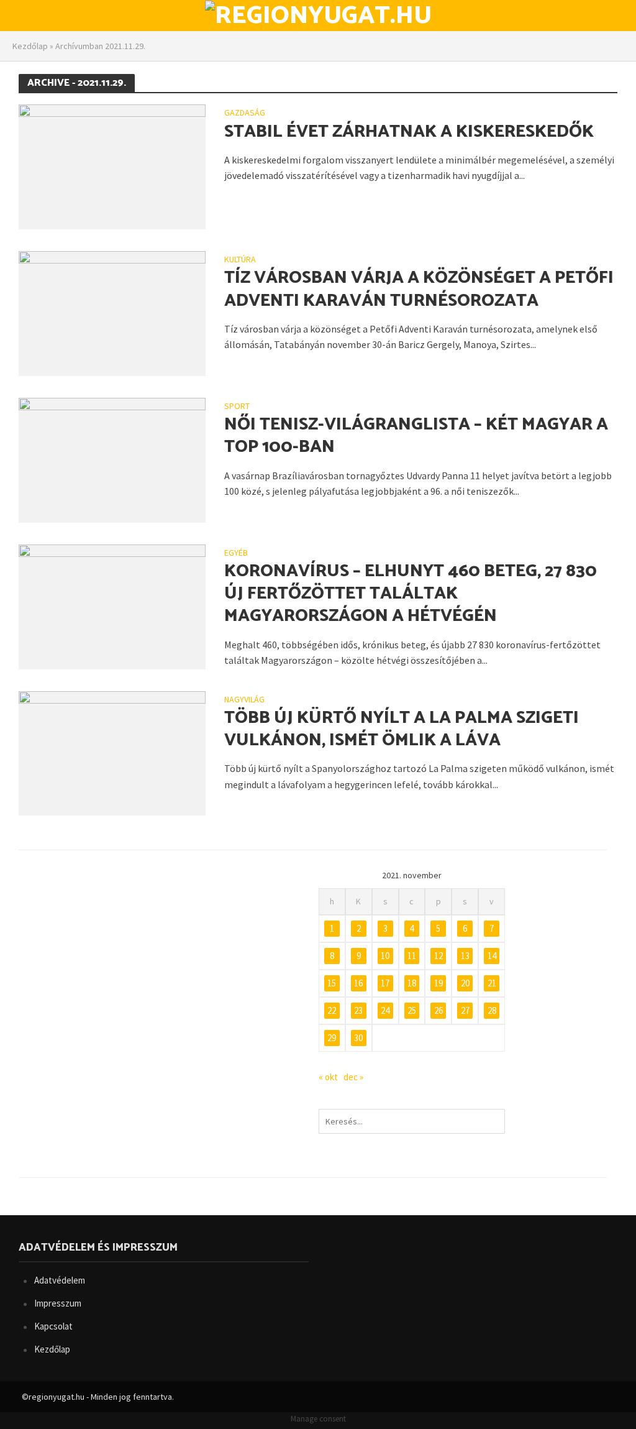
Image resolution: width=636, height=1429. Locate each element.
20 (465, 983)
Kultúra (240, 260)
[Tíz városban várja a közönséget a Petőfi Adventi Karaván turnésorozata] (112, 312)
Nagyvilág (244, 700)
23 (358, 1010)
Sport (237, 406)
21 (492, 983)
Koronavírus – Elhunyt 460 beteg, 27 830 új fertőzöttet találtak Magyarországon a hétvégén (410, 593)
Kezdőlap (30, 46)
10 (385, 956)
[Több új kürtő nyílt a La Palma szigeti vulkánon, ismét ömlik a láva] (112, 752)
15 (331, 983)
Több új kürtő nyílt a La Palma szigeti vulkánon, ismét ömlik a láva (401, 729)
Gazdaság (244, 113)
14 (492, 956)
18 (411, 983)
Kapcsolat (53, 1326)
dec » (353, 1077)
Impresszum (57, 1303)
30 (358, 1038)
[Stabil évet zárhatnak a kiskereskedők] (112, 165)
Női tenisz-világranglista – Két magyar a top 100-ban (416, 435)
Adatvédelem (59, 1280)
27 (465, 1010)
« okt (328, 1077)
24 (385, 1010)
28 (492, 1010)
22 (331, 1010)
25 (411, 1010)
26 (438, 1010)
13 (465, 956)
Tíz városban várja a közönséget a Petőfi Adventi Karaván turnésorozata (419, 289)
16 (358, 983)
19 (438, 983)
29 (331, 1038)
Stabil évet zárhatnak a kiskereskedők (409, 132)
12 (438, 956)
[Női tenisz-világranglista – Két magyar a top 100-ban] (112, 459)
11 (411, 956)
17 (385, 983)
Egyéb (236, 553)
